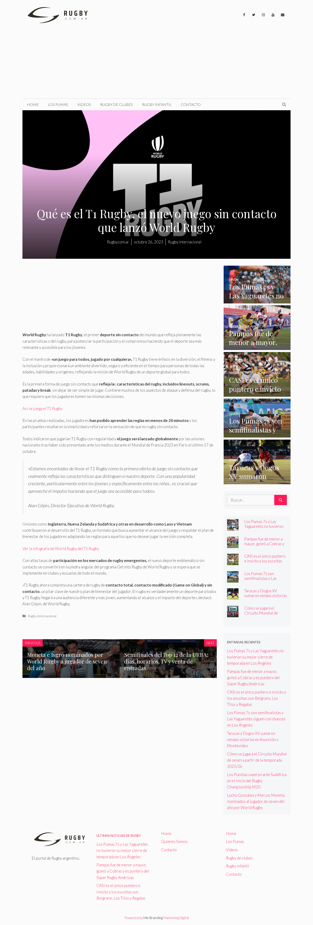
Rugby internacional (42, 616)
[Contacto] (282, 15)
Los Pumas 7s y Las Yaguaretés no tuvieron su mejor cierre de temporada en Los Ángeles (255, 657)
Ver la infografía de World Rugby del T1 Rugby (60, 548)
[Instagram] (263, 15)
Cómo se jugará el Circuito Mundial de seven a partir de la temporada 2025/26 (261, 615)
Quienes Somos (174, 841)
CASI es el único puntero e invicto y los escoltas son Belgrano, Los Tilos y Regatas (265, 563)
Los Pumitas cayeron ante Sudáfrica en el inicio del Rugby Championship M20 (256, 780)
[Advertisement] (156, 64)
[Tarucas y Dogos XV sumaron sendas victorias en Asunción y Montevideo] (257, 481)
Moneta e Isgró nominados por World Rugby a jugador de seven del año (67, 661)
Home (33, 104)
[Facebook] (244, 15)
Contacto (191, 104)
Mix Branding (153, 918)
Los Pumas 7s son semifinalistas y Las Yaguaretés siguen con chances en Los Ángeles (264, 580)
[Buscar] (280, 500)
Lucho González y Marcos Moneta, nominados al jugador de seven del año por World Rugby (256, 801)
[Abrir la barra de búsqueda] (284, 104)
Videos (84, 104)
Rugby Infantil (157, 104)
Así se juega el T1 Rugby (42, 408)
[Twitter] (254, 15)
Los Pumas (58, 104)
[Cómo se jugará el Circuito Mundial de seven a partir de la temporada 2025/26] (233, 613)
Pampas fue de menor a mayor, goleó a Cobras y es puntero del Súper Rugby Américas (264, 546)
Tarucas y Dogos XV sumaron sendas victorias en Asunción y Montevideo (265, 598)
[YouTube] (273, 15)
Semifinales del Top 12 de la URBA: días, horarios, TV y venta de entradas (166, 661)
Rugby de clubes (116, 104)
